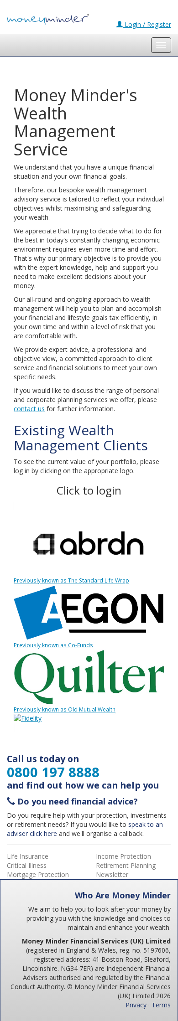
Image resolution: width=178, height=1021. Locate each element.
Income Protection (123, 856)
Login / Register (147, 24)
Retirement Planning (126, 865)
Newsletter (112, 874)
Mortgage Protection (38, 874)
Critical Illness (27, 865)
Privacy (136, 1004)
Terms (161, 1004)
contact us (29, 408)
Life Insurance (27, 856)
